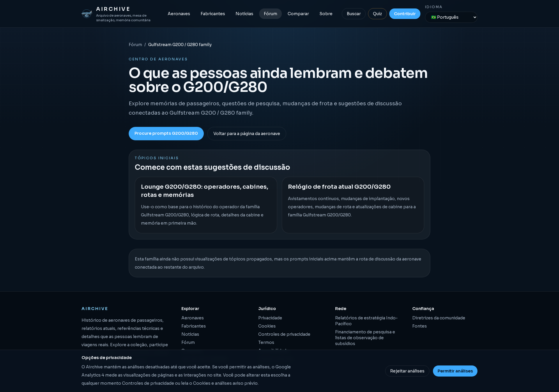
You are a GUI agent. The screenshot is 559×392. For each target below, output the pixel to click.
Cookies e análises (212, 383)
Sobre (325, 13)
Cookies (267, 326)
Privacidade (270, 318)
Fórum (270, 13)
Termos (266, 342)
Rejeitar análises (407, 371)
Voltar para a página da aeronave (246, 133)
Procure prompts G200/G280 (166, 133)
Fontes (419, 326)
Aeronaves (179, 13)
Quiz (377, 13)
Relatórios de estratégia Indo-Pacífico (366, 320)
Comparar (298, 13)
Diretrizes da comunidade (438, 318)
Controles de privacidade (284, 334)
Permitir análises (455, 371)
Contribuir (405, 13)
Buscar (354, 13)
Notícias (244, 13)
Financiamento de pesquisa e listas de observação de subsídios (365, 337)
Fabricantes (213, 13)
